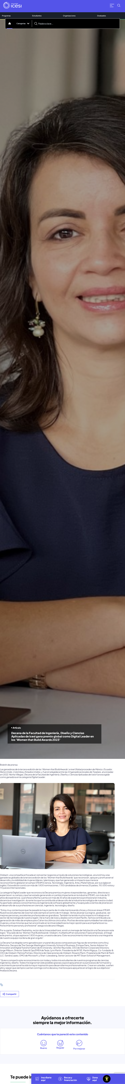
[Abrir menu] (112, 5)
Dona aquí (95, 1078)
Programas (6, 16)
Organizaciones (69, 16)
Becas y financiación (70, 1078)
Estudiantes (37, 16)
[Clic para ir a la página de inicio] (12, 5)
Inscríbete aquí (46, 1078)
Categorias (21, 23)
